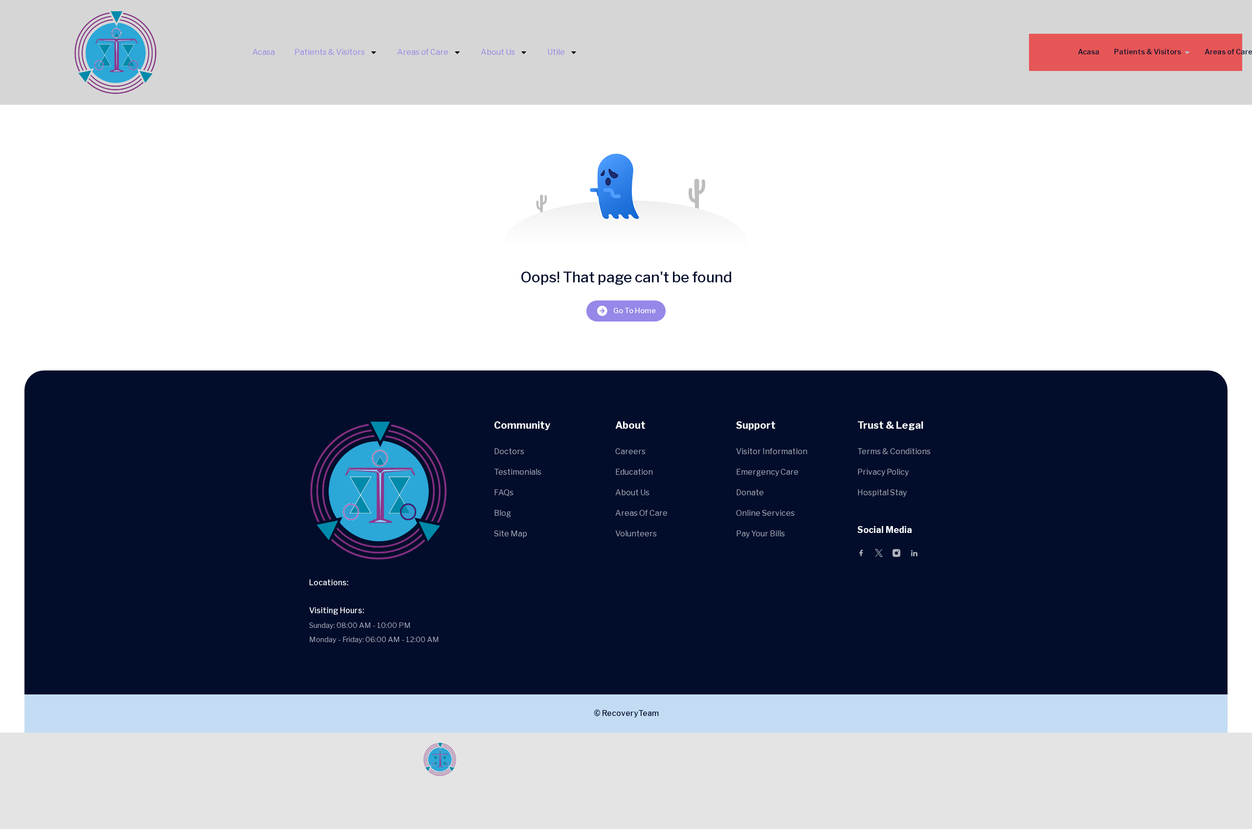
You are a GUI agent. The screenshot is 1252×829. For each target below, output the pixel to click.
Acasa (263, 52)
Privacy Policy (883, 472)
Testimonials (517, 472)
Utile (556, 52)
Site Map (510, 533)
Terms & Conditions (894, 451)
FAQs (504, 492)
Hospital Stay (882, 492)
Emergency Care (767, 472)
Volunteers (636, 533)
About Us (498, 52)
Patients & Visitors (329, 52)
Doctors (509, 451)
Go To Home (634, 310)
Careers (630, 451)
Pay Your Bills (760, 533)
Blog (502, 513)
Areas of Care (422, 52)
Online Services (765, 513)
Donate (750, 492)
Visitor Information (771, 451)
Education (634, 472)
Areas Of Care (641, 513)
